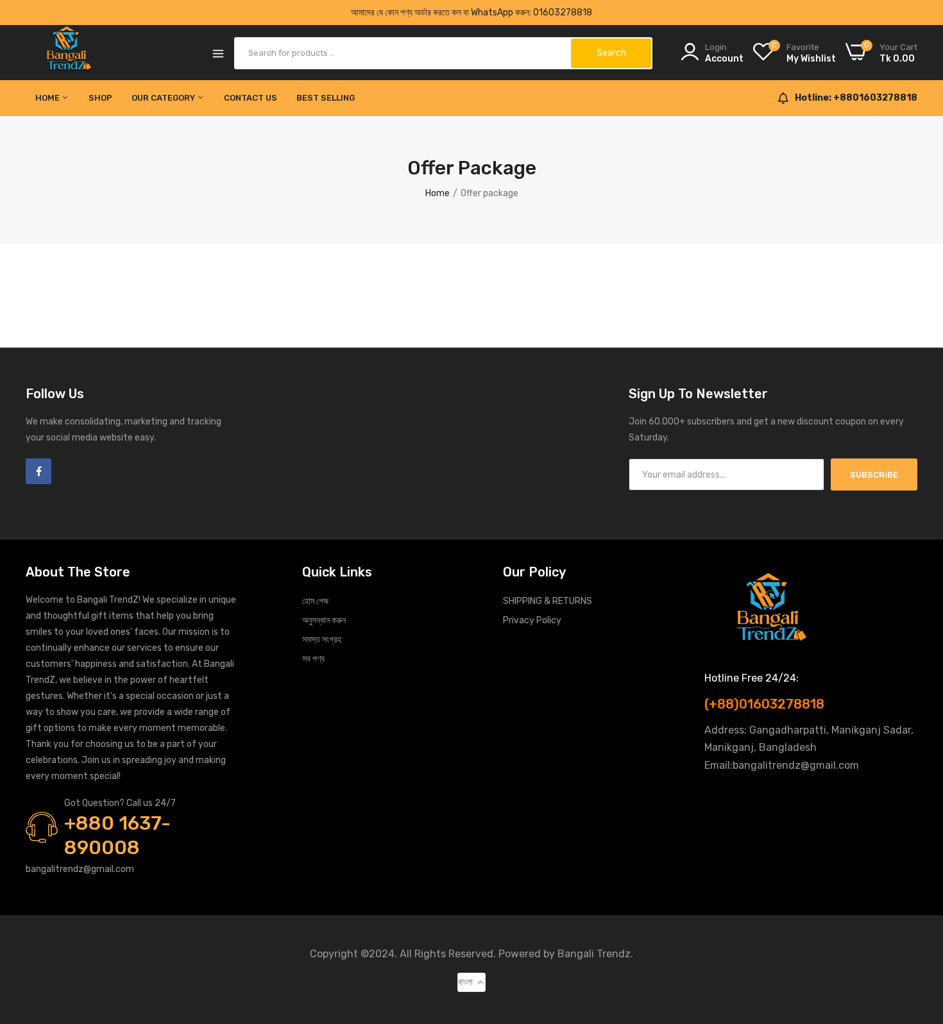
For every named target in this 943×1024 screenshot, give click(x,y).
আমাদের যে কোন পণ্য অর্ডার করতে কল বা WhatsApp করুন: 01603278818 (471, 12)
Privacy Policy (532, 620)
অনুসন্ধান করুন (324, 620)
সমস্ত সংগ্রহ (321, 639)
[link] (917, 931)
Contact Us (250, 98)
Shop (100, 98)
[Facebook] (38, 471)
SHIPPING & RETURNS (547, 601)
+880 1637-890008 (117, 835)
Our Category (164, 98)
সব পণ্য (313, 658)
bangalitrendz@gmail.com (80, 869)
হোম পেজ (315, 601)
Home (48, 98)
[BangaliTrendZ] (69, 52)
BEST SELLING (325, 98)
